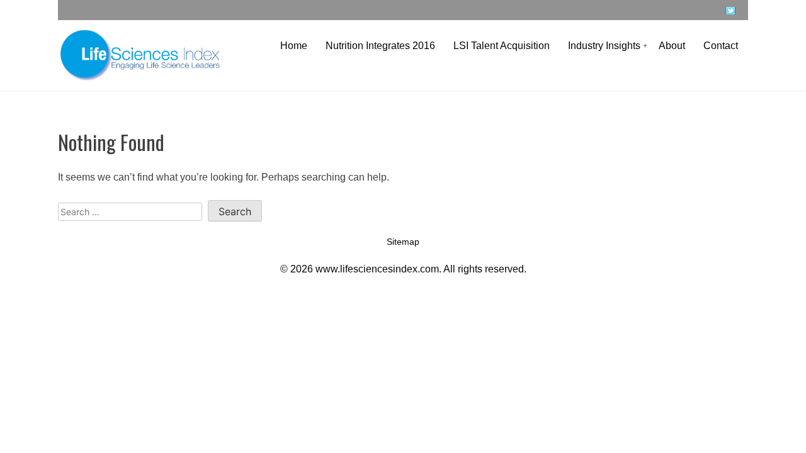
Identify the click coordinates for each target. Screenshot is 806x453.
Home (293, 45)
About (672, 45)
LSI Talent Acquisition (501, 45)
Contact (720, 45)
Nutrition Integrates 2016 (380, 45)
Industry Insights (604, 45)
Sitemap (403, 242)
